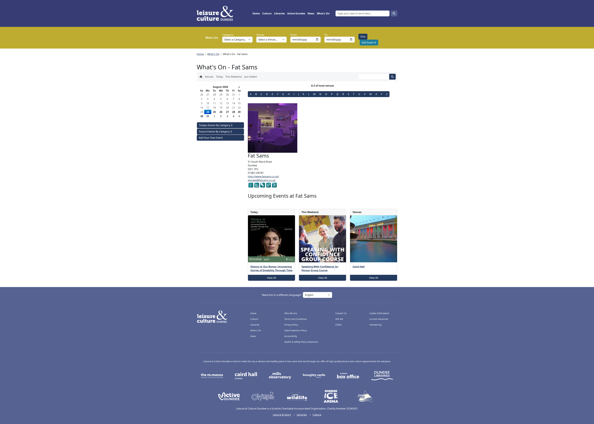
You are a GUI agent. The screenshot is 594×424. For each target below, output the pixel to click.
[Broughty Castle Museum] (314, 375)
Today (219, 76)
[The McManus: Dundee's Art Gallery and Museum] (212, 375)
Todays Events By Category (215, 125)
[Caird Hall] (246, 375)
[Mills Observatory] (280, 375)
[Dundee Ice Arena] (331, 396)
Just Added (250, 76)
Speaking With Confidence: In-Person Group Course (320, 268)
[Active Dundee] (229, 396)
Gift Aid (339, 318)
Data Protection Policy (295, 330)
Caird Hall (359, 266)
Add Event (368, 42)
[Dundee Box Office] (348, 375)
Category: (228, 34)
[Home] (216, 13)
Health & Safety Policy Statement (301, 341)
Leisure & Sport (282, 414)
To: (326, 34)
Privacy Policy (291, 324)
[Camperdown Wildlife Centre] (297, 396)
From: (293, 34)
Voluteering (375, 324)
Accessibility (291, 336)
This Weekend (233, 76)
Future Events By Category (214, 131)
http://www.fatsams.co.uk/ (263, 176)
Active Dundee (296, 13)
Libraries (279, 13)
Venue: (260, 34)
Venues (209, 76)
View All (271, 277)
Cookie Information (379, 313)
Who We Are (290, 313)
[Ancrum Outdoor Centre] (365, 396)
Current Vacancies (378, 318)
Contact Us (340, 313)
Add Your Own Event (211, 137)
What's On (323, 13)
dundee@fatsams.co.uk (261, 180)
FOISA (338, 324)
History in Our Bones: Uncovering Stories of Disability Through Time (271, 268)
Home (256, 13)
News (311, 13)
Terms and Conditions (295, 318)
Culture (266, 13)
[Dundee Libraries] (382, 375)
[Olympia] (263, 396)
